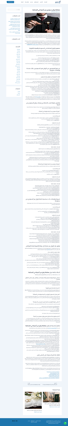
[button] (14, 2)
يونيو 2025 (18, 69)
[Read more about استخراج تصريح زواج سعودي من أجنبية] (33, 400)
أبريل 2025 (18, 72)
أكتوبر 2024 (18, 79)
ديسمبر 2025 (18, 59)
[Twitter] (15, 420)
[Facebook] (16, 420)
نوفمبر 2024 (18, 77)
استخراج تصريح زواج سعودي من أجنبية (34, 410)
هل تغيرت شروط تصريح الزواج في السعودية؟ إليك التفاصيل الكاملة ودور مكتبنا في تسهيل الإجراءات (14, 25)
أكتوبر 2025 (18, 62)
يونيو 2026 (18, 49)
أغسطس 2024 (17, 82)
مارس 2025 (18, 74)
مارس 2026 (18, 54)
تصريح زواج (18, 94)
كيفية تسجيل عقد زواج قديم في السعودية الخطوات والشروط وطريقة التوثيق (14, 29)
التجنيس (58, 406)
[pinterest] (12, 420)
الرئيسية (39, 420)
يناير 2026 (18, 57)
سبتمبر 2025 (18, 64)
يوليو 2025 (18, 67)
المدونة (56, 406)
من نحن (29, 420)
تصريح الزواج (33, 420)
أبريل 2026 (18, 52)
